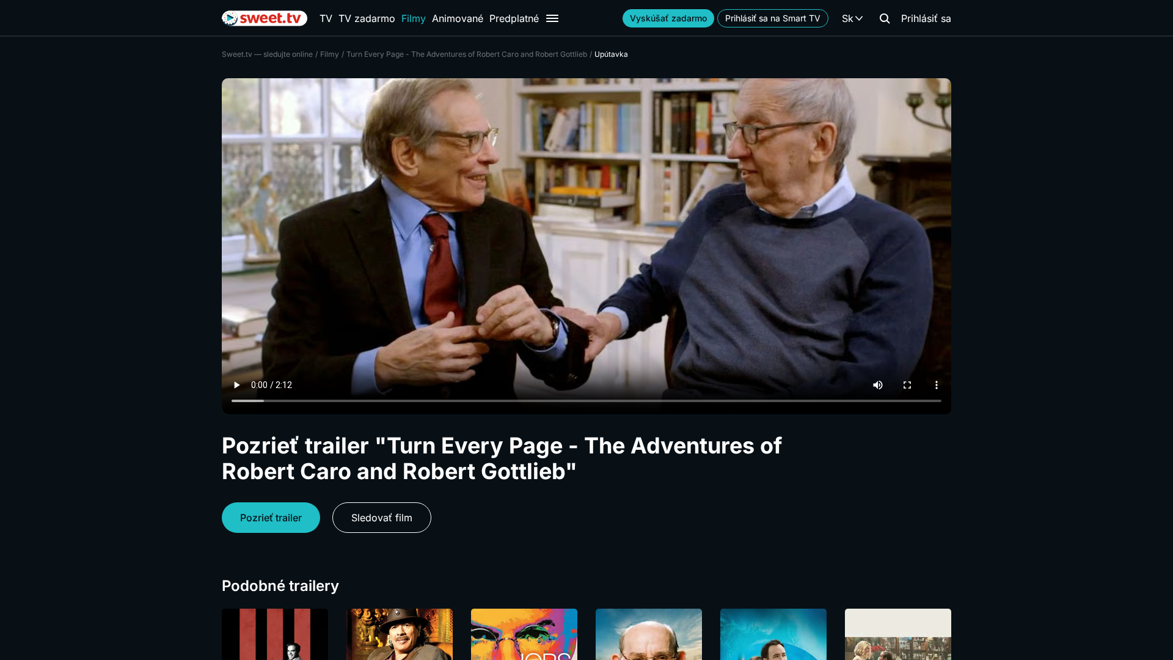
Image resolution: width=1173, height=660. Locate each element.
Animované (457, 18)
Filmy (413, 18)
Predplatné (514, 18)
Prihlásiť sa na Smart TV (772, 18)
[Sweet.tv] (264, 18)
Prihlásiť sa (926, 18)
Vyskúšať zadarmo (668, 18)
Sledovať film (381, 518)
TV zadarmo (366, 18)
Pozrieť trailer (271, 518)
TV (326, 18)
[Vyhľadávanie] (884, 18)
